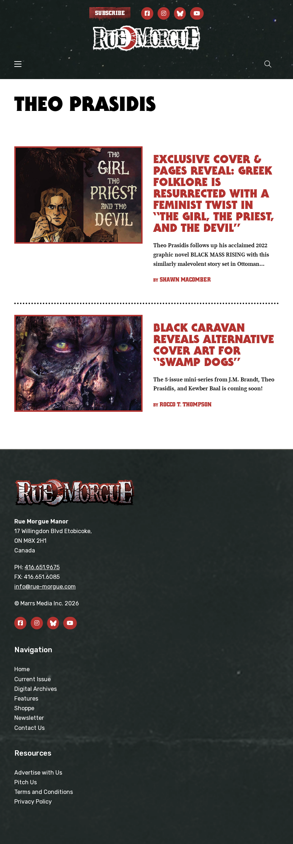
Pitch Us (25, 782)
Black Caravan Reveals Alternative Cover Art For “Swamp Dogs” (213, 345)
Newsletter (29, 717)
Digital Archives (35, 689)
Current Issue (32, 679)
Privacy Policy (33, 801)
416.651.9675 (42, 567)
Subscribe (110, 13)
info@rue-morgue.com (45, 586)
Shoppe (24, 708)
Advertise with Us (38, 772)
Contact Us (29, 728)
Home (22, 669)
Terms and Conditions (43, 792)
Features (26, 698)
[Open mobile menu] (17, 64)
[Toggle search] (268, 64)
